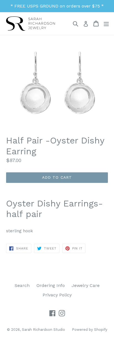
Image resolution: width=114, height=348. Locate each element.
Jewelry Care (86, 285)
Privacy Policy (57, 294)
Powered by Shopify (89, 329)
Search (22, 285)
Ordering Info (51, 285)
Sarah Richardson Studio (43, 329)
